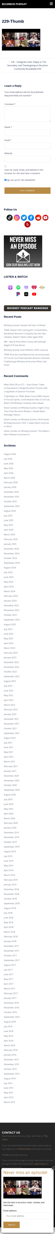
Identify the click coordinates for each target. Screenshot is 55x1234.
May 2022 (8, 695)
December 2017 (11, 946)
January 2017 (10, 998)
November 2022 (11, 667)
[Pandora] (20, 294)
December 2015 (11, 1059)
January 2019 (10, 884)
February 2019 (11, 879)
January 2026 (10, 487)
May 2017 (8, 979)
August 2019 (10, 851)
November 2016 (11, 1007)
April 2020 (8, 813)
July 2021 (8, 742)
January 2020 (10, 827)
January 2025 (10, 544)
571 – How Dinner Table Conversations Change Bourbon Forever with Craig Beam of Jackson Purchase (25, 388)
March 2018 (9, 932)
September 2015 (12, 1073)
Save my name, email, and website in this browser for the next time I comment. (23, 171)
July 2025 (8, 515)
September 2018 (12, 903)
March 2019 (9, 875)
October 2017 (10, 955)
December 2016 (11, 1002)
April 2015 (8, 1097)
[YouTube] (45, 217)
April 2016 (8, 1040)
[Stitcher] (27, 294)
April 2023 (8, 643)
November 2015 (11, 1064)
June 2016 (8, 1031)
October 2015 (10, 1069)
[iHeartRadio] (35, 287)
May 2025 (8, 525)
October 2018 (10, 898)
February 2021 (11, 766)
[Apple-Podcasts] (12, 287)
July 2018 (8, 913)
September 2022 (12, 676)
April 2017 (8, 983)
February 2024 (11, 596)
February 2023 (11, 652)
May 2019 (8, 865)
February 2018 (11, 936)
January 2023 (10, 657)
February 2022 (11, 709)
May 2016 (8, 1036)
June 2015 (8, 1087)
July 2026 (8, 458)
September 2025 (12, 506)
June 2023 (8, 633)
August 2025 (10, 511)
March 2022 (9, 704)
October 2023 (10, 615)
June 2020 (8, 804)
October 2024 (10, 558)
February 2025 (11, 539)
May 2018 (8, 922)
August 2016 (10, 1021)
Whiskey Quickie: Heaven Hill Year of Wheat (24, 325)
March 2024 (9, 591)
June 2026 (8, 463)
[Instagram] (16, 217)
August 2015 (10, 1078)
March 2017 (9, 988)
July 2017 (8, 969)
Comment (9, 104)
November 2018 (11, 894)
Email (7, 140)
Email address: (10, 1210)
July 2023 (8, 629)
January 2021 (10, 771)
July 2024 (8, 572)
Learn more (39, 1163)
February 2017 (11, 993)
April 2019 (8, 870)
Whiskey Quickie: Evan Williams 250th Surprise (26, 350)
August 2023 (10, 624)
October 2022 (10, 671)
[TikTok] (9, 217)
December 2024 (11, 548)
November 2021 (11, 723)
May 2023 (8, 638)
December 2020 (11, 775)
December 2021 (11, 719)
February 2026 (11, 482)
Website (8, 153)
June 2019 (8, 860)
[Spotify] (20, 287)
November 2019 (11, 837)
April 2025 (8, 529)
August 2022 (10, 681)
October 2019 (10, 842)
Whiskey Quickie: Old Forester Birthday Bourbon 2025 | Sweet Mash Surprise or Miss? (26, 423)
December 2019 (11, 832)
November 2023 (11, 610)
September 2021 (12, 733)
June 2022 (8, 690)
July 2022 (8, 685)
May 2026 (8, 468)
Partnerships (24, 1149)
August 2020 (10, 794)
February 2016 (11, 1050)
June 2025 (8, 520)
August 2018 (10, 908)
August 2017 (10, 965)
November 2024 (11, 553)
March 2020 (9, 818)
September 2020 (12, 790)
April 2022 (8, 700)
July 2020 (8, 799)
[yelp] (27, 224)
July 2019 (8, 856)
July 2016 (8, 1026)
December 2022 (11, 662)
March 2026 (9, 477)
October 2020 (10, 785)
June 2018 (8, 917)
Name (8, 127)
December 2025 (11, 492)
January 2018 (10, 941)
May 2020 (8, 808)
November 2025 (11, 496)
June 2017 (8, 974)
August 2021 (10, 738)
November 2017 (11, 950)
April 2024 (8, 586)
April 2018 (8, 927)
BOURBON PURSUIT (14, 4)
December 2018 (11, 889)
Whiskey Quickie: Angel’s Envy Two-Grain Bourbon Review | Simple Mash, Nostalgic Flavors (26, 411)
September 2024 (12, 562)
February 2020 (11, 823)
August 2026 (10, 454)
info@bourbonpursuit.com (15, 1154)
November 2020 (11, 780)
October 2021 (10, 728)
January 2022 (10, 714)
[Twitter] (24, 217)
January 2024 (10, 600)
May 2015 (8, 1092)
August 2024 (10, 567)
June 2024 (8, 577)
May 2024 (8, 581)
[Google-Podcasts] (43, 287)
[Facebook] (31, 217)
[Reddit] (38, 217)
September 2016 (12, 1017)
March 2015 (9, 1102)
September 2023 (12, 619)
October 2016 (10, 1012)
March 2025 (9, 534)
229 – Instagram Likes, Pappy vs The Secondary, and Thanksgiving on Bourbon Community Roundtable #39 (27, 65)
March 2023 (9, 648)
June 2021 (8, 747)
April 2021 (8, 756)
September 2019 (12, 846)
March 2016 (9, 1045)
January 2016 (10, 1054)
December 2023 (11, 605)
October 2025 (10, 501)
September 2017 (12, 960)
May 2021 (8, 752)
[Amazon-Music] (27, 287)
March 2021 (9, 761)
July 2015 (8, 1083)
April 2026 (8, 473)
